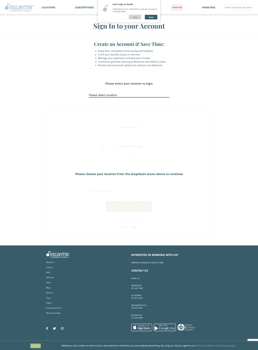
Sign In (177, 7)
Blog (48, 287)
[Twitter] (54, 328)
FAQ (48, 272)
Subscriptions (84, 7)
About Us (50, 262)
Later (135, 17)
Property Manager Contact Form (147, 262)
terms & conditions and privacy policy (215, 345)
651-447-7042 (137, 288)
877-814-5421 (137, 298)
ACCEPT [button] (35, 345)
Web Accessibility (53, 313)
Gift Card (50, 277)
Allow (151, 17)
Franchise (208, 7)
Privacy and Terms (54, 308)
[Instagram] (62, 328)
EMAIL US (135, 278)
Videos (49, 303)
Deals (48, 282)
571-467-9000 (137, 318)
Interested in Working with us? (154, 255)
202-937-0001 (137, 308)
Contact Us (139, 270)
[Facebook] (47, 328)
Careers (49, 267)
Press (48, 298)
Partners (49, 292)
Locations (48, 7)
